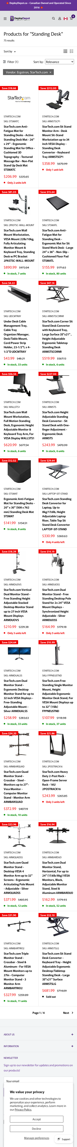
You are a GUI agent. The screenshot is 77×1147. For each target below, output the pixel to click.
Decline (36, 1128)
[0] (71, 18)
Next (66, 1013)
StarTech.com (12, 116)
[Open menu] (5, 18)
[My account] (59, 18)
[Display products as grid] (65, 51)
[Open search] (53, 18)
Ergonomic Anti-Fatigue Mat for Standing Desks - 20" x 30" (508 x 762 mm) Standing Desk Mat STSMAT (19, 507)
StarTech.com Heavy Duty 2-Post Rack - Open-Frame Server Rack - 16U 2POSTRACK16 (55, 780)
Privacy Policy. (23, 1109)
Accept (37, 1119)
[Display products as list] (71, 51)
